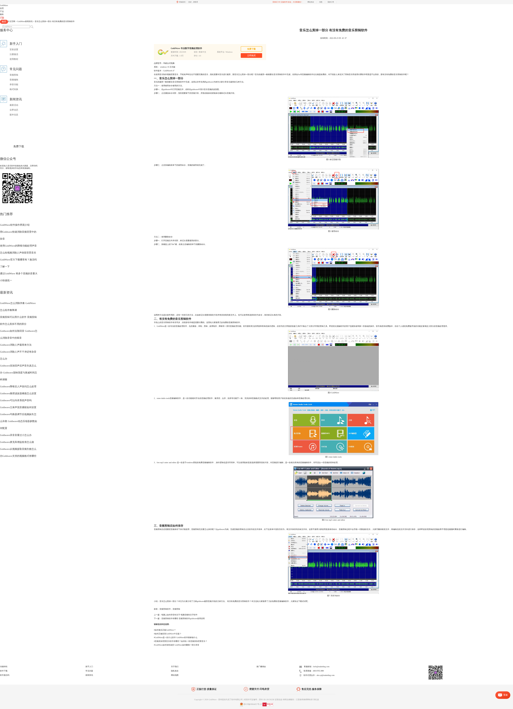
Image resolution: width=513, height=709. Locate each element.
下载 (2, 18)
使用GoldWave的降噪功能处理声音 (18, 245)
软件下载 (3, 671)
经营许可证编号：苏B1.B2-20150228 (259, 700)
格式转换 (14, 89)
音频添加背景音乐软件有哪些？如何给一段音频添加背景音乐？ (180, 641)
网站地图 (174, 675)
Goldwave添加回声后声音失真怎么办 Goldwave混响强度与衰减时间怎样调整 (18, 372)
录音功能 (14, 84)
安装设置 (14, 49)
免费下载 (18, 146)
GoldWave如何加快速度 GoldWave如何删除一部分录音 (176, 645)
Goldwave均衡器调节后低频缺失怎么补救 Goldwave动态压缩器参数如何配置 (18, 421)
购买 (4, 21)
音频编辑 (14, 80)
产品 (2, 11)
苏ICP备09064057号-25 (252, 704)
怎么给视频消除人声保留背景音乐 (18, 252)
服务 (2, 14)
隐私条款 (174, 671)
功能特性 (3, 667)
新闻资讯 (89, 675)
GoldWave (4, 5)
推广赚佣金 (261, 667)
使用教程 (14, 59)
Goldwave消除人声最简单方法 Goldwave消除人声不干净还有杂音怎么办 (18, 351)
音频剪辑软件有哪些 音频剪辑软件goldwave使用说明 (183, 619)
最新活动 (14, 105)
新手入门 (89, 667)
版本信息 (14, 115)
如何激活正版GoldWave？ (165, 630)
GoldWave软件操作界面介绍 (15, 225)
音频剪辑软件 (165, 609)
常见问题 (89, 671)
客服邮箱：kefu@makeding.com (316, 667)
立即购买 (251, 55)
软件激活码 (4, 675)
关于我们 (174, 667)
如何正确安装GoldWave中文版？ (167, 634)
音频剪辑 (14, 75)
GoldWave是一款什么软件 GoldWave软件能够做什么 (175, 637)
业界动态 (14, 110)
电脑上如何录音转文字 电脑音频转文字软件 (179, 615)
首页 (2, 8)
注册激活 (14, 54)
